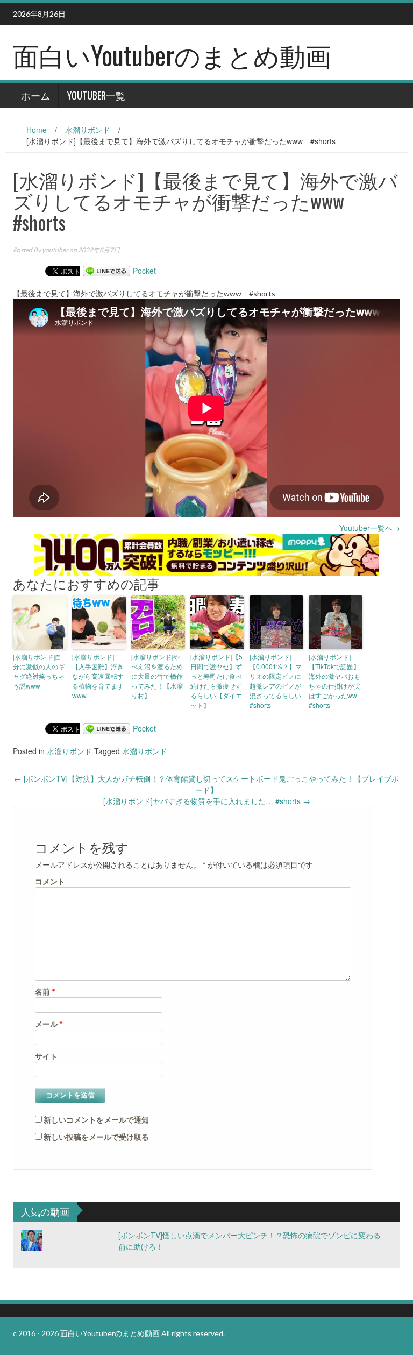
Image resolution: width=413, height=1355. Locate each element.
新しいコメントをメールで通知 (96, 1119)
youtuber (55, 250)
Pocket (144, 270)
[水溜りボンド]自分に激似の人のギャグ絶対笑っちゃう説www (39, 671)
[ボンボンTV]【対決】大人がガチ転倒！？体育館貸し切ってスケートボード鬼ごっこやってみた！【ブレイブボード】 (206, 784)
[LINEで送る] (106, 270)
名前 (45, 991)
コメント (50, 881)
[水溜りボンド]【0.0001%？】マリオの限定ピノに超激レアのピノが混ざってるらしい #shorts (276, 681)
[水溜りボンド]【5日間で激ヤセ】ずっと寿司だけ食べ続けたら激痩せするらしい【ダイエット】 (216, 681)
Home (36, 129)
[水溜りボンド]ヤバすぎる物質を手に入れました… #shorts (206, 801)
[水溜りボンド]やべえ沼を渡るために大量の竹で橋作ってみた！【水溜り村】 (157, 676)
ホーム (35, 95)
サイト (46, 1056)
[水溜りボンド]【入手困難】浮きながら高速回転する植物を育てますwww (98, 676)
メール (49, 1023)
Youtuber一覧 (96, 95)
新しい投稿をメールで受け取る (96, 1136)
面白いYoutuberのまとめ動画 (172, 55)
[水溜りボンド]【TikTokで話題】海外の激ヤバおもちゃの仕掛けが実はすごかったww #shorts (334, 681)
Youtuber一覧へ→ (369, 527)
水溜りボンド (87, 129)
